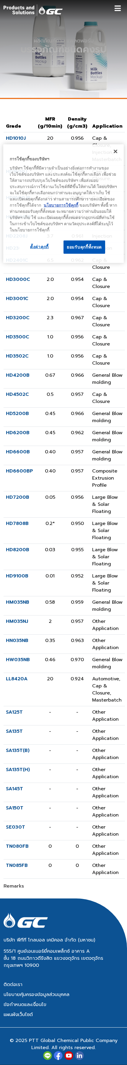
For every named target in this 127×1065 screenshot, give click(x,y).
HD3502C (17, 356)
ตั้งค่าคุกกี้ (39, 246)
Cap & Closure (101, 142)
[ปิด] (115, 151)
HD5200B (17, 413)
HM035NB (17, 602)
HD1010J (16, 138)
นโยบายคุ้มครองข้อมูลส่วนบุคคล (36, 994)
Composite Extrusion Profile (104, 478)
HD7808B (17, 523)
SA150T (14, 807)
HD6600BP (19, 471)
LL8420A (16, 678)
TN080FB (17, 846)
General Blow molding (107, 379)
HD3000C (18, 279)
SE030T (15, 827)
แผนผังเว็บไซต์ (18, 1014)
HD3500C (17, 336)
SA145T (14, 788)
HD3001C (17, 298)
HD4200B (18, 375)
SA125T (14, 712)
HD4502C (17, 394)
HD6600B (18, 451)
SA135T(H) (18, 769)
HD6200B (18, 432)
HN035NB (17, 640)
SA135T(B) (18, 750)
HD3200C (18, 317)
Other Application (105, 625)
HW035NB (18, 659)
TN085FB (17, 865)
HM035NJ (17, 621)
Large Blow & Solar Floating (105, 504)
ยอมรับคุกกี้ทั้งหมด (84, 246)
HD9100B (17, 576)
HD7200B (17, 497)
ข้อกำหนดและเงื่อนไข (25, 1004)
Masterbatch (107, 700)
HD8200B (17, 549)
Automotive (105, 678)
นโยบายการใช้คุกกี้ (61, 205)
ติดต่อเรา (13, 984)
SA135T (14, 731)
